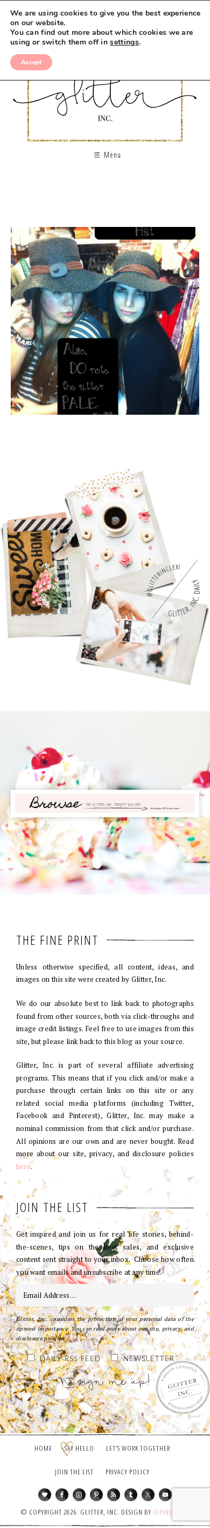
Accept (31, 62)
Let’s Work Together (138, 1448)
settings (124, 42)
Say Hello (79, 1448)
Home (43, 1448)
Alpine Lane (170, 1512)
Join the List (74, 1471)
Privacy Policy (128, 1471)
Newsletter (148, 1359)
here (23, 1166)
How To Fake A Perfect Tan (105, 324)
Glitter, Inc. (105, 87)
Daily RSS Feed (70, 1359)
